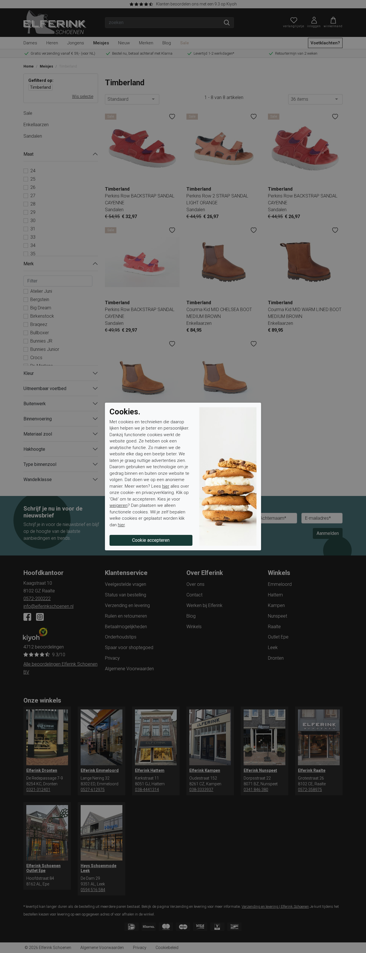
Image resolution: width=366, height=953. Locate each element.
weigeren (119, 505)
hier (165, 486)
